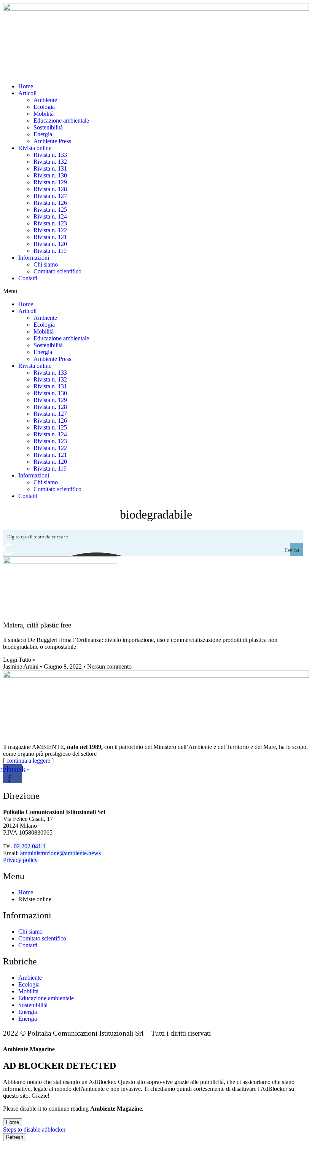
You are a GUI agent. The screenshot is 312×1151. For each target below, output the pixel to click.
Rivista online (34, 148)
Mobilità (43, 113)
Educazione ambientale (61, 120)
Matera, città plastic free (37, 625)
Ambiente (45, 100)
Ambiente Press (52, 141)
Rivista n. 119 (50, 250)
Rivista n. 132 (50, 161)
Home (25, 86)
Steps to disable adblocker (34, 1129)
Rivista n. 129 (50, 182)
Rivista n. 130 (50, 175)
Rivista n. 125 (50, 209)
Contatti (27, 278)
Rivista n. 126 (50, 203)
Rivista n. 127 (50, 196)
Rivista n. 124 (50, 216)
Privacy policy (20, 860)
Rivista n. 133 (50, 155)
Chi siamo (45, 264)
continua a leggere (28, 760)
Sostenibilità (48, 127)
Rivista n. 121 (50, 237)
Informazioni (33, 257)
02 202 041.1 (30, 846)
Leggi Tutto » (19, 659)
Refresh (14, 1137)
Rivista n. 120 (50, 244)
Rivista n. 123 (50, 223)
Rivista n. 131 (50, 168)
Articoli (27, 93)
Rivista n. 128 (50, 189)
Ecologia (44, 107)
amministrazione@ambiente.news (60, 853)
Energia (42, 134)
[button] (156, 291)
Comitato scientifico (57, 271)
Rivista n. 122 (50, 230)
